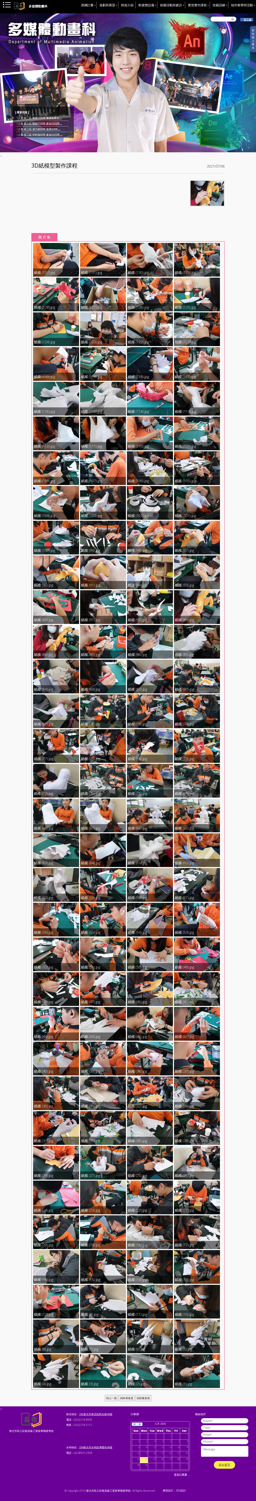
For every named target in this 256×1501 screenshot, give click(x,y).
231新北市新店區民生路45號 (95, 1414)
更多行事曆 (180, 1474)
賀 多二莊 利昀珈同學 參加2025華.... (41, 118)
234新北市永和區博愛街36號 (95, 1447)
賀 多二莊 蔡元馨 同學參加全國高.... (41, 123)
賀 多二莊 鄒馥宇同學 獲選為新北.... (41, 129)
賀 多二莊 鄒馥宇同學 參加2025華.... (41, 134)
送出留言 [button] (224, 1464)
